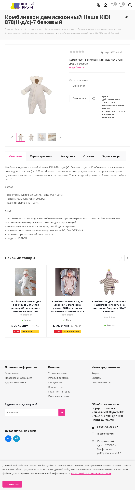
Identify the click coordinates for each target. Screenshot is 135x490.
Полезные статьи (58, 396)
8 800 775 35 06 (106, 426)
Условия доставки (58, 377)
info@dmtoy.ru (105, 433)
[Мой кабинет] (105, 5)
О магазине (12, 373)
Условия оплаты (57, 373)
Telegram (16, 438)
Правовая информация (18, 377)
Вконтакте (8, 438)
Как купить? (55, 382)
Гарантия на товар (59, 391)
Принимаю (12, 484)
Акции (95, 373)
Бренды (96, 377)
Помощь (54, 367)
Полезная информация (21, 367)
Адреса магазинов (16, 382)
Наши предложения (106, 367)
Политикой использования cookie (91, 473)
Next (60, 137)
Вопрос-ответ (56, 387)
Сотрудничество (101, 382)
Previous (12, 137)
